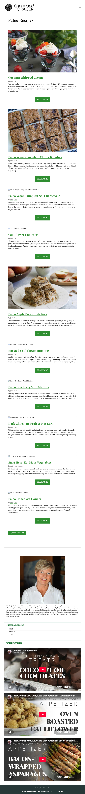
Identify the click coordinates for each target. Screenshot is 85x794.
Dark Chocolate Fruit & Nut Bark (30, 423)
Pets (11, 634)
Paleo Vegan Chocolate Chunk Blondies (35, 157)
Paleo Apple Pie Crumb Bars (27, 314)
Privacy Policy (43, 791)
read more (42, 99)
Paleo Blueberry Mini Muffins (28, 387)
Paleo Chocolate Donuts (24, 498)
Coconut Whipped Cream (25, 77)
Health (20, 466)
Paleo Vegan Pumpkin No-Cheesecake (34, 195)
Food (15, 81)
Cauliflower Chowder (23, 234)
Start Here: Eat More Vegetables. (30, 462)
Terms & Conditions (29, 791)
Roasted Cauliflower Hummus (29, 350)
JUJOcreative (46, 788)
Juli (11, 81)
